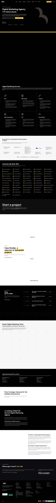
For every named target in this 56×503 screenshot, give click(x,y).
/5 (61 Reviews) (16, 24)
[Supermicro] (43, 227)
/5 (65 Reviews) (22, 24)
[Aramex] (43, 248)
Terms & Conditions (38, 492)
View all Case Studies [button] (8, 257)
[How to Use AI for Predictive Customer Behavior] (38, 305)
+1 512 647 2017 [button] (38, 486)
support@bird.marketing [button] (29, 495)
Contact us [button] (15, 472)
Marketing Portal (48, 485)
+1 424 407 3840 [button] (28, 486)
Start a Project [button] (4, 490)
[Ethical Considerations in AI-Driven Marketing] (38, 296)
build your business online (15, 208)
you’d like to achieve (18, 207)
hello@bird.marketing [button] (19, 487)
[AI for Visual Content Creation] (38, 301)
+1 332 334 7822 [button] (18, 486)
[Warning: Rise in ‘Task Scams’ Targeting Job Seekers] (38, 292)
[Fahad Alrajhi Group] (43, 270)
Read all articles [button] (7, 299)
